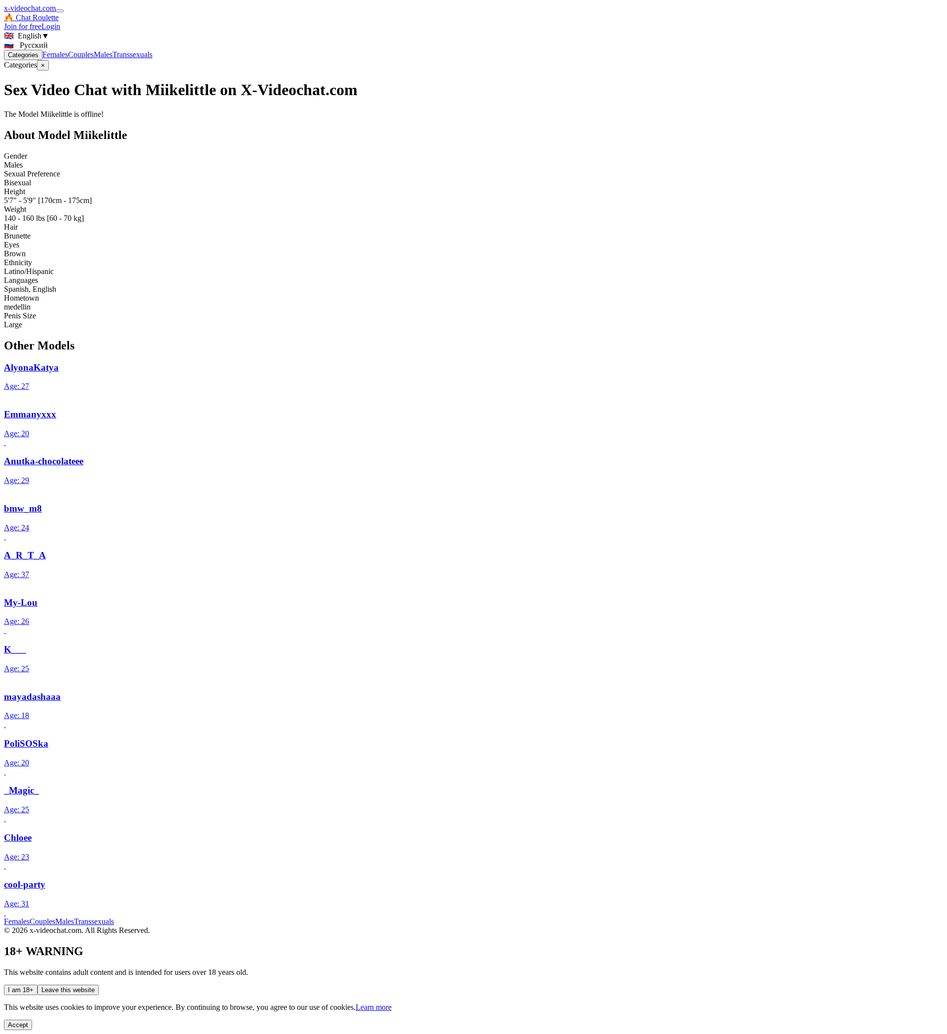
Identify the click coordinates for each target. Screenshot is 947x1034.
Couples (81, 54)
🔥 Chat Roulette (31, 17)
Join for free (22, 26)
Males (103, 54)
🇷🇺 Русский (26, 45)
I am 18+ (21, 990)
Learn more (374, 1007)
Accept (18, 1025)
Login (50, 26)
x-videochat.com (30, 8)
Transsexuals (132, 54)
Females (55, 54)
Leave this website (68, 990)
